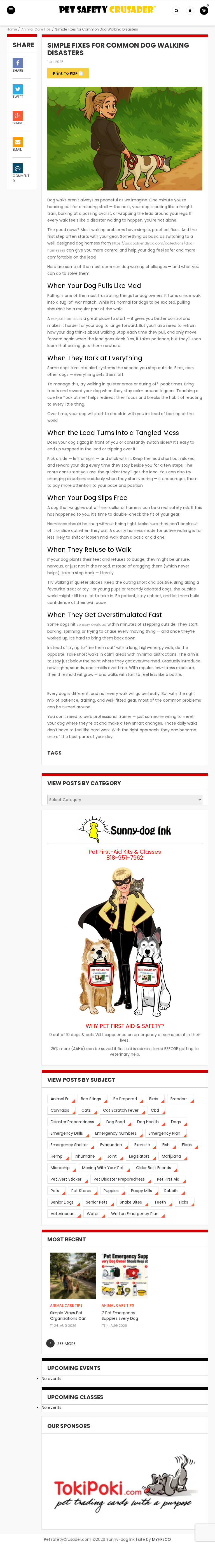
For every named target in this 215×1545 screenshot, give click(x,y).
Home (12, 29)
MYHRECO (161, 1539)
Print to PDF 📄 (68, 73)
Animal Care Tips (36, 29)
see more (66, 1343)
